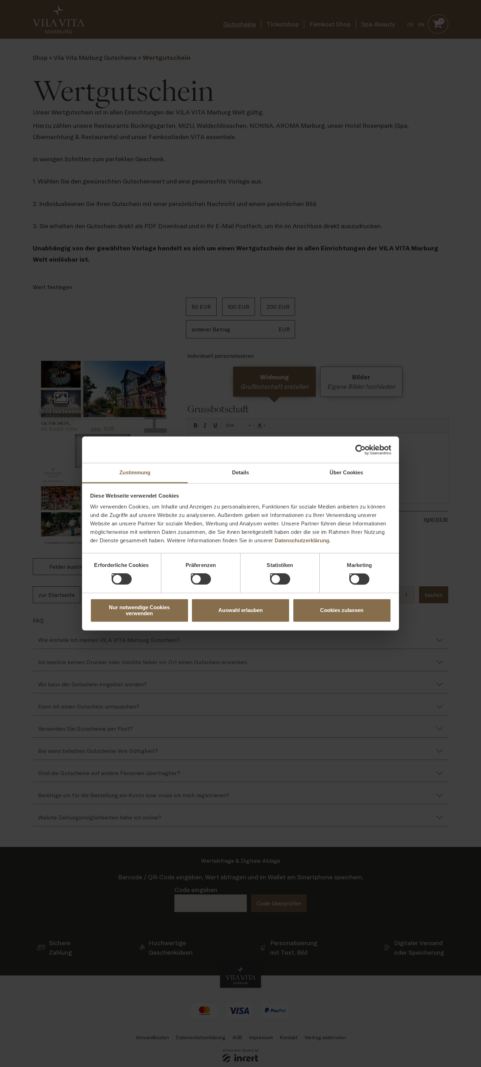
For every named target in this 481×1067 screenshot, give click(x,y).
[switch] (193, 576)
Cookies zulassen (341, 610)
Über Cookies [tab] (346, 472)
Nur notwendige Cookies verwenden (139, 610)
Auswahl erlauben (240, 610)
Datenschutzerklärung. (303, 540)
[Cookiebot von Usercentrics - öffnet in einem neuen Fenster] (360, 449)
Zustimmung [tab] (134, 472)
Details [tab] (240, 472)
